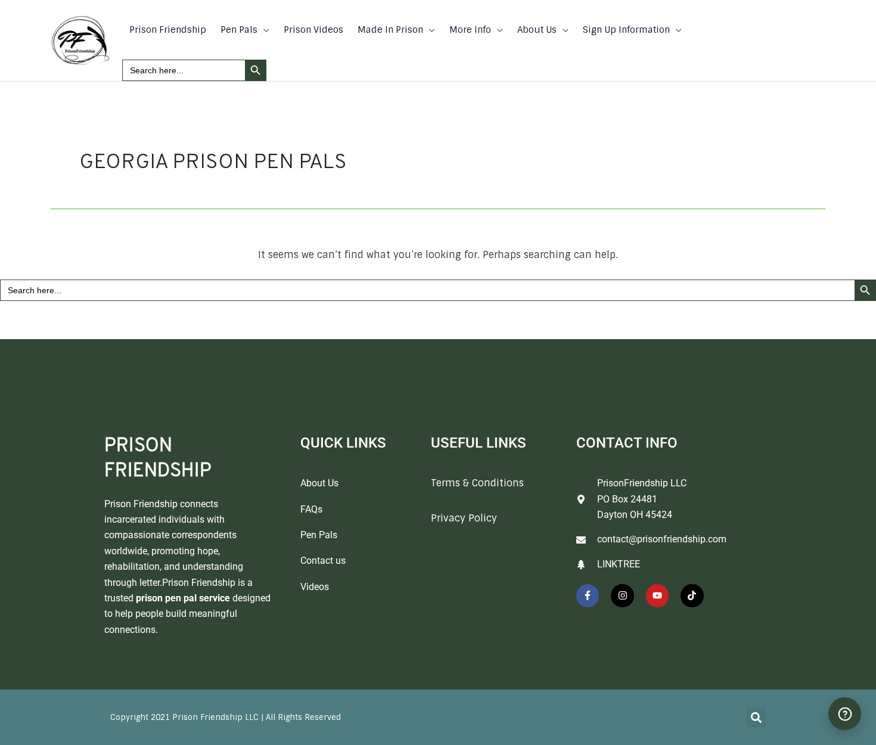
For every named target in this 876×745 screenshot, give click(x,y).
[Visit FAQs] (844, 713)
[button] (263, 30)
